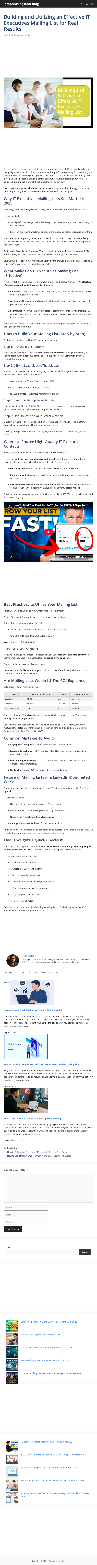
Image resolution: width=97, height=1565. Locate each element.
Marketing (12, 1148)
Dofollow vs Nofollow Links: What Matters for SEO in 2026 (49, 1321)
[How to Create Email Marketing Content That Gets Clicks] (32, 1004)
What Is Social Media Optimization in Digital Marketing (33, 1118)
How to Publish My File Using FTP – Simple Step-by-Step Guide (37, 1152)
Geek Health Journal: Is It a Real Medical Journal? (44, 1360)
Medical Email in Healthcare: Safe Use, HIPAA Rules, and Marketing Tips (41, 1064)
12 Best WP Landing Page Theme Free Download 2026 (47, 1441)
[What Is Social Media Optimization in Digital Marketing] (26, 1112)
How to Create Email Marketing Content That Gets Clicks (33, 1010)
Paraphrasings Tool (57, 1561)
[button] (82, 4)
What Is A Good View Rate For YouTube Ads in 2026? (46, 1347)
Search (9, 1247)
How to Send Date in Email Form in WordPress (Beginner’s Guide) (39, 1155)
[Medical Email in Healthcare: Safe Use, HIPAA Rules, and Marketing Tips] (26, 1058)
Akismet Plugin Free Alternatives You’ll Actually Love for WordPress (54, 1480)
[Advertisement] (48, 58)
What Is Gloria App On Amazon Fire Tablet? (41, 1334)
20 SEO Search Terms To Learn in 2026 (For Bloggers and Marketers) (54, 1454)
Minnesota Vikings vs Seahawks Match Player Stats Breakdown (51, 1373)
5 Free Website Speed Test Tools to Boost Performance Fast (50, 1467)
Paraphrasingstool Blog (21, 4)
